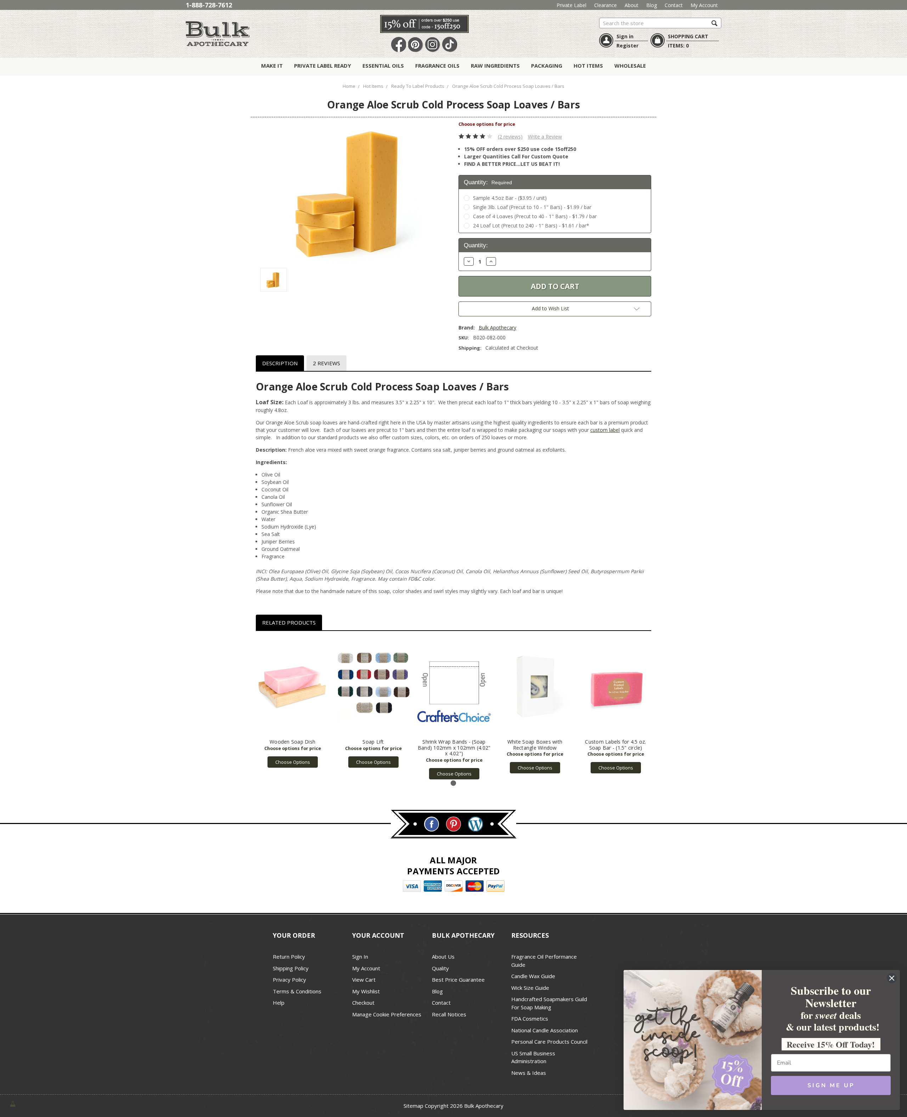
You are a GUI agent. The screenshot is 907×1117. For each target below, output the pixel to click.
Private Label (571, 5)
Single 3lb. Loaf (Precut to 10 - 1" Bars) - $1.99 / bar (532, 207)
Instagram (432, 45)
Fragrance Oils (437, 65)
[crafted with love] (13, 1103)
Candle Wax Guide (533, 976)
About (631, 5)
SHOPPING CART (688, 36)
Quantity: (488, 182)
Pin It (415, 45)
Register (627, 45)
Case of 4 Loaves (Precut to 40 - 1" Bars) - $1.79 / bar (535, 216)
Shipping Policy (291, 968)
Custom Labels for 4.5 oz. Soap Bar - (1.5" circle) (615, 744)
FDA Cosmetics (529, 1018)
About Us (443, 956)
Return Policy (289, 956)
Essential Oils (383, 65)
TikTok (449, 45)
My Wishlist (366, 991)
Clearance (605, 5)
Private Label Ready (322, 65)
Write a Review (545, 136)
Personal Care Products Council (549, 1041)
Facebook (398, 45)
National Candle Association (544, 1030)
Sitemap (413, 1105)
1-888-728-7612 (209, 5)
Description (280, 363)
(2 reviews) (510, 136)
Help (279, 1002)
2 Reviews (326, 363)
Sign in (624, 36)
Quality (440, 968)
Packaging (546, 65)
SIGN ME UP (831, 1085)
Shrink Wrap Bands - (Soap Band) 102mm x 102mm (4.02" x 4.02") (454, 747)
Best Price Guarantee (458, 979)
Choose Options (292, 762)
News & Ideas (528, 1072)
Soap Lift (373, 741)
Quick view (292, 686)
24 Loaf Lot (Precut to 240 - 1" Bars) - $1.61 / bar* (531, 225)
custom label (605, 430)
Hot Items (588, 65)
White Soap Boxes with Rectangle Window (534, 744)
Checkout (363, 1002)
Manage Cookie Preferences (386, 1014)
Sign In (360, 956)
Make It (272, 65)
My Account (704, 5)
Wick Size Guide (530, 987)
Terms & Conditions (297, 991)
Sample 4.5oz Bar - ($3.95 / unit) (510, 197)
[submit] (714, 22)
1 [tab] (453, 783)
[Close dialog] (891, 978)
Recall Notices (449, 1014)
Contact (674, 5)
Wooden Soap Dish (292, 741)
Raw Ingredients (495, 65)
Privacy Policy (289, 979)
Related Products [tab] (289, 622)
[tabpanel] (292, 703)
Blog (651, 5)
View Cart (364, 979)
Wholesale (630, 65)
